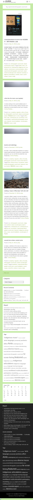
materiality (23, 368)
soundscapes (24, 121)
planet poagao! (7, 324)
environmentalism (19, 69)
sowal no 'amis (22, 486)
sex (4, 377)
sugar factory (8, 380)
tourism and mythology (10, 145)
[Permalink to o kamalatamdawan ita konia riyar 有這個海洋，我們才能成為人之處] (16, 24)
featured (19, 72)
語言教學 (22, 380)
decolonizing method (11, 460)
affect (20, 65)
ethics (26, 69)
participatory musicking (11, 373)
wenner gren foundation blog (10, 327)
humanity (24, 72)
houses (11, 360)
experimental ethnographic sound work (13, 71)
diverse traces (14, 162)
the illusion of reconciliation (14, 293)
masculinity (18, 368)
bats (8, 117)
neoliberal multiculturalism (18, 370)
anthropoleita (6, 311)
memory (6, 370)
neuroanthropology (8, 321)
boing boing (6, 312)
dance (17, 346)
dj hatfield (8, 1)
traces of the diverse (22, 160)
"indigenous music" (11, 338)
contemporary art (14, 117)
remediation (26, 375)
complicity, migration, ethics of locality (18, 158)
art (9, 63)
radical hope (21, 375)
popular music (20, 373)
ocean (21, 74)
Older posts (6, 272)
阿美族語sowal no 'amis (14, 115)
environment (12, 69)
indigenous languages (20, 363)
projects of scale (19, 481)
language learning (12, 366)
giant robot (6, 314)
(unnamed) (17, 340)
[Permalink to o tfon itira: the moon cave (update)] (16, 89)
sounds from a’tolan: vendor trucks (13, 240)
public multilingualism (13, 375)
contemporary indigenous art (18, 67)
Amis (23, 65)
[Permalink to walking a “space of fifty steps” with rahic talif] (16, 180)
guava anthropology (8, 316)
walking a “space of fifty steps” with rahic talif (16, 191)
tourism (8, 166)
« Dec (5, 400)
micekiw (17, 74)
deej (19, 44)
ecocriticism (22, 117)
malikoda (13, 368)
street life (10, 268)
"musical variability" (21, 337)
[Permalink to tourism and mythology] (16, 135)
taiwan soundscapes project (18, 224)
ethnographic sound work (17, 63)
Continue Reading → (19, 60)
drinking (21, 349)
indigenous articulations (12, 472)
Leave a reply (12, 76)
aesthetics (14, 264)
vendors (15, 268)
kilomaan (5, 366)
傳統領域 (6, 123)
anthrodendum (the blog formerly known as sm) (14, 307)
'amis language (9, 340)
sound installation (16, 121)
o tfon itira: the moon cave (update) (13, 98)
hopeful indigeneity (21, 469)
